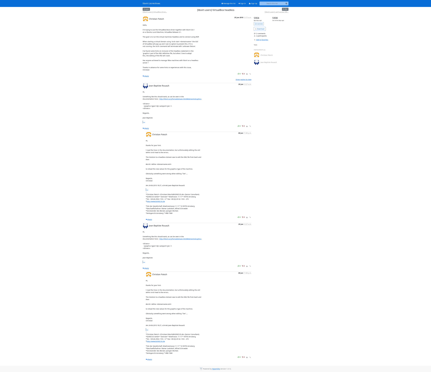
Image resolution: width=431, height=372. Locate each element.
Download (260, 29)
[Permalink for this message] (250, 73)
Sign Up (254, 3)
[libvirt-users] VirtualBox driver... (155, 12)
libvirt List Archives (151, 3)
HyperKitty (216, 369)
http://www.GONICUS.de (156, 201)
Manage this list (229, 3)
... (144, 122)
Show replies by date (243, 79)
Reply (146, 76)
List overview (259, 24)
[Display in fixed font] (246, 74)
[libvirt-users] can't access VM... (276, 12)
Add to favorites (262, 40)
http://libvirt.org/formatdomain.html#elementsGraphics (180, 99)
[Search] (286, 3)
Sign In (243, 3)
